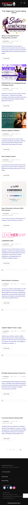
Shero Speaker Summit (9, 156)
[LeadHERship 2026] (14, 232)
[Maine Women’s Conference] (14, 270)
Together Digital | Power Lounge (11, 328)
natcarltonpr (6, 41)
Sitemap (5, 500)
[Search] (21, 2)
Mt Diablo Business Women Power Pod (13, 373)
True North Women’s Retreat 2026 (12, 418)
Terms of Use (5, 476)
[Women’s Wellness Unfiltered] (14, 112)
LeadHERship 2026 (7, 240)
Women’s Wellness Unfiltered (10, 130)
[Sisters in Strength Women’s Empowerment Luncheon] (14, 18)
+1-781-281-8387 (6, 471)
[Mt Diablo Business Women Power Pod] (14, 355)
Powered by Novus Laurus (14, 503)
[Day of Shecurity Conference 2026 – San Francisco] (14, 182)
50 (20, 449)
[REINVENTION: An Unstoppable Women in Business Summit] (14, 65)
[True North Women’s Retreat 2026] (14, 400)
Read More (6, 58)
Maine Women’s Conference (10, 280)
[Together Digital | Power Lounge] (14, 309)
